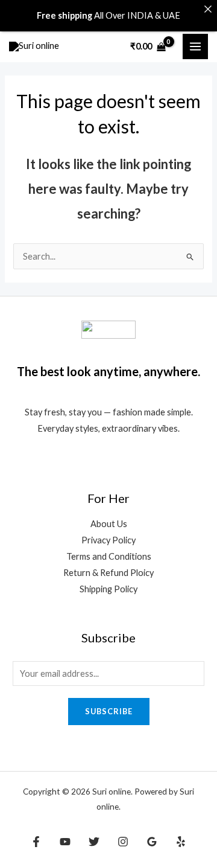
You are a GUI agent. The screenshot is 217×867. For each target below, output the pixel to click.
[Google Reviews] (151, 841)
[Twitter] (94, 841)
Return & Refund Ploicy (108, 573)
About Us (108, 524)
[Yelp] (180, 841)
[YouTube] (65, 841)
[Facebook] (36, 841)
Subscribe (109, 711)
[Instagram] (123, 841)
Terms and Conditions (108, 556)
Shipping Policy (108, 589)
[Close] (207, 9)
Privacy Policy (108, 540)
